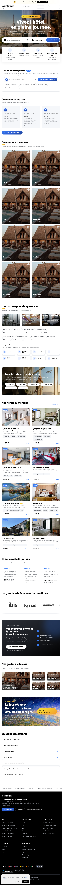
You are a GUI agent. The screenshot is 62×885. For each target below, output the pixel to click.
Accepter (25, 881)
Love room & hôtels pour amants (29, 332)
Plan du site (41, 879)
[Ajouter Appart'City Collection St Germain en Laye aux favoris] (28, 410)
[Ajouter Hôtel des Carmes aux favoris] (58, 520)
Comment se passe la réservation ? (31, 763)
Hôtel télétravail (17, 339)
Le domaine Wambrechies (11, 503)
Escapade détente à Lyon (11, 87)
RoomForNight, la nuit (49, 833)
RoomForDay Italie (7, 836)
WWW (40, 866)
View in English (43, 2)
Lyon (23, 825)
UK (17, 866)
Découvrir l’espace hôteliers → (15, 650)
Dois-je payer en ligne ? (31, 746)
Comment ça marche (26, 7)
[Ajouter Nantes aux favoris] (58, 227)
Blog (3, 852)
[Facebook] (23, 870)
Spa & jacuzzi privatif (8, 336)
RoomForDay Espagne (8, 833)
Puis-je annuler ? (31, 751)
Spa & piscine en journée (49, 830)
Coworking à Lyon (42, 84)
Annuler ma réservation (28, 849)
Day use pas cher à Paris (49, 825)
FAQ (23, 852)
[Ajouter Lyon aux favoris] (58, 152)
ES (28, 866)
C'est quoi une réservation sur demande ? (31, 769)
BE (11, 866)
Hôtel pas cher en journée (10, 332)
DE (23, 866)
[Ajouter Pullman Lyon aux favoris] (58, 485)
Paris (23, 822)
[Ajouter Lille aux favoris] (28, 189)
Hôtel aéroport (51, 336)
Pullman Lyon (37, 503)
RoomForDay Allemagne (9, 830)
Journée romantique (48, 828)
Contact (24, 846)
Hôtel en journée (7, 788)
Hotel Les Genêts (8, 538)
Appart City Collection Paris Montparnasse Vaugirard (42, 429)
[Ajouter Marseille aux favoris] (28, 264)
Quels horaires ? (31, 757)
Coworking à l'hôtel (22, 336)
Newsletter (25, 857)
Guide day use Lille (48, 822)
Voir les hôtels (52, 40)
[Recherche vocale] (27, 40)
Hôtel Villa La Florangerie (41, 467)
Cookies (35, 879)
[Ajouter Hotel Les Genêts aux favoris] (28, 520)
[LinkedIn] (16, 870)
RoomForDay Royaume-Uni (9, 828)
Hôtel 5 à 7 (44, 332)
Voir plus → (55, 404)
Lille (23, 828)
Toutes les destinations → (29, 836)
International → (6, 839)
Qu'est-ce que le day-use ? (31, 740)
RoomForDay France (7, 822)
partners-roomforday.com (30, 877)
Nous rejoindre (8, 809)
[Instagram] (19, 870)
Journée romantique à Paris (27, 84)
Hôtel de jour (17, 329)
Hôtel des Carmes (38, 538)
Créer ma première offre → (16, 646)
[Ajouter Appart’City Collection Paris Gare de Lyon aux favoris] (28, 449)
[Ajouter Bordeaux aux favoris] (58, 189)
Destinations (17, 7)
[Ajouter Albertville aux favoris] (58, 264)
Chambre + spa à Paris (11, 84)
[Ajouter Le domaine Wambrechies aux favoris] (28, 485)
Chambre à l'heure (29, 329)
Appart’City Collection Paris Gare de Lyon (12, 468)
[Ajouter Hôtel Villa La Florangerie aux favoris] (58, 449)
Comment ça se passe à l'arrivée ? (31, 775)
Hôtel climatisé (29, 339)
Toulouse (24, 833)
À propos (4, 846)
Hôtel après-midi (41, 329)
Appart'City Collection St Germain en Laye (11, 429)
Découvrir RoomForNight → (44, 711)
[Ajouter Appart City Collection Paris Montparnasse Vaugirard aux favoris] (58, 410)
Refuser (18, 881)
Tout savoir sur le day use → (12, 132)
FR (5, 866)
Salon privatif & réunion (37, 336)
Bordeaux (24, 830)
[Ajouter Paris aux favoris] (28, 152)
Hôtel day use (6, 329)
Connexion (20, 809)
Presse (3, 849)
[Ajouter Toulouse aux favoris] (28, 227)
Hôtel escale (6, 339)
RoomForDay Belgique (8, 825)
